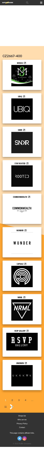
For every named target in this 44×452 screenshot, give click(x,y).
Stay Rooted (20, 163)
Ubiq (20, 96)
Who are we (22, 420)
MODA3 (20, 63)
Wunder (19, 230)
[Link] (7, 3)
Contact (22, 427)
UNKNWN (20, 363)
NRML (20, 297)
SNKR (20, 129)
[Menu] (41, 2)
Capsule (20, 263)
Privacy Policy (22, 423)
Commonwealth (20, 196)
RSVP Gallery (20, 330)
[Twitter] (19, 438)
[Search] (27, 2)
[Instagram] (24, 438)
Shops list (22, 416)
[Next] (12, 407)
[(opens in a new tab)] (22, 66)
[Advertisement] (22, 23)
